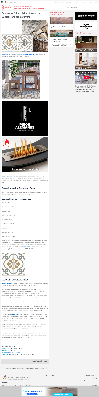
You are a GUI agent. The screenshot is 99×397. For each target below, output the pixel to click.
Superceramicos (6, 54)
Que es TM (57, 2)
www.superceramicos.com (12, 352)
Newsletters (76, 2)
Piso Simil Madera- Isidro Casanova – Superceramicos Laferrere (61, 44)
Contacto (96, 2)
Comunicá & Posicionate (38, 361)
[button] (1, 2)
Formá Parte (89, 2)
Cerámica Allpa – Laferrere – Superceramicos (59, 27)
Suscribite (83, 2)
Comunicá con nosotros (67, 2)
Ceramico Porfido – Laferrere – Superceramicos (60, 40)
